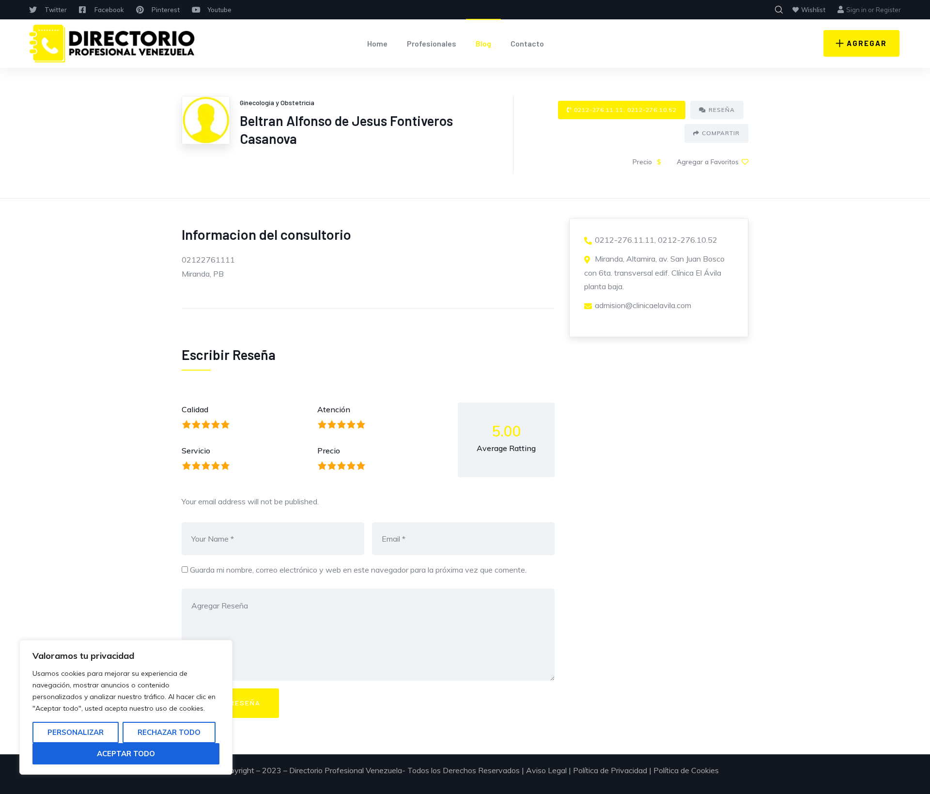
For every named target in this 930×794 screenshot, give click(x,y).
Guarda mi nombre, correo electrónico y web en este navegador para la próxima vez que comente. (358, 570)
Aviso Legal (546, 770)
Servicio (196, 450)
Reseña (722, 109)
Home (377, 43)
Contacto (527, 43)
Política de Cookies (686, 770)
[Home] (112, 43)
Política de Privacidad (610, 770)
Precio (328, 450)
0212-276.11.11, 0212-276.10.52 (625, 109)
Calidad (195, 409)
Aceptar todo (126, 753)
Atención (333, 409)
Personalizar (75, 732)
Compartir (721, 133)
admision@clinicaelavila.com (643, 305)
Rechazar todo (169, 732)
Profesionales (431, 43)
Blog (483, 43)
